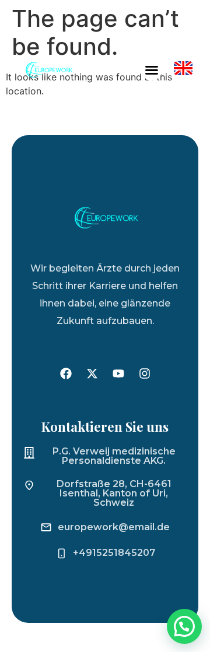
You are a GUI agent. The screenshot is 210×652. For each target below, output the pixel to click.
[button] (151, 69)
